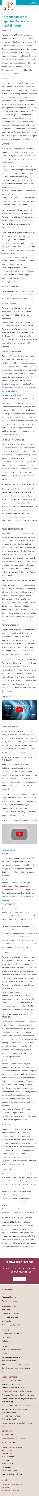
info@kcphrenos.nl (9, 1470)
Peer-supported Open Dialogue (14, 1438)
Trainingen (6, 1337)
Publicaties (6, 1310)
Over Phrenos (7, 1293)
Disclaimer (5, 1487)
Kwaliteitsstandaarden (10, 1313)
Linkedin (5, 1480)
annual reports (11, 291)
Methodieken (7, 1321)
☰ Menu (33, 3)
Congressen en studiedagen (12, 1334)
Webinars (5, 1341)
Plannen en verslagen (10, 1301)
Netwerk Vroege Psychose (12, 1381)
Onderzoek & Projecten (11, 1317)
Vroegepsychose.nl (9, 1435)
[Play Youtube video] (19, 710)
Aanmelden (19, 1279)
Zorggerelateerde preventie (12, 1372)
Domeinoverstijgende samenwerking (16, 1368)
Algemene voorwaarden (10, 1490)
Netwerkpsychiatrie (9, 1442)
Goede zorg (6, 1354)
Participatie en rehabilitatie (12, 1350)
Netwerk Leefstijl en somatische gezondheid (19, 1406)
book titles (18, 858)
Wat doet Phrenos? (9, 1297)
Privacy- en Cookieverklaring (12, 1484)
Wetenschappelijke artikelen (13, 1325)
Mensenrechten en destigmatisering (16, 1364)
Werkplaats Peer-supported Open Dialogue (18, 1395)
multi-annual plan (12, 322)
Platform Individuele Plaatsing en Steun (17, 1391)
